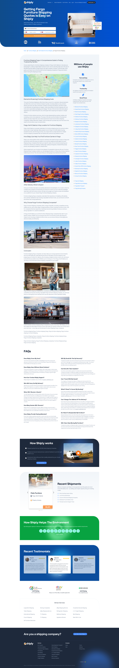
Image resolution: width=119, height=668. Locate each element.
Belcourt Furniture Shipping (81, 173)
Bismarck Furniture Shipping (81, 106)
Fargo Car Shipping (79, 181)
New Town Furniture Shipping (81, 146)
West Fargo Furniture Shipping (82, 114)
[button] (53, 492)
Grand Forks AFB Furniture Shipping (83, 166)
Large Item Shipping (29, 608)
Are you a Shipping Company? (80, 2)
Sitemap (81, 647)
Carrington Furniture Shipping (81, 158)
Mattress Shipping (61, 614)
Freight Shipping (41, 658)
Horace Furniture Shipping (81, 141)
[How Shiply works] (78, 453)
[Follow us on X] (80, 662)
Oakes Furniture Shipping (80, 163)
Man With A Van (77, 617)
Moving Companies (45, 608)
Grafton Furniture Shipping (81, 139)
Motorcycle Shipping (42, 654)
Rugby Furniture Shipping (80, 149)
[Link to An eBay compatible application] (59, 588)
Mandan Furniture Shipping (81, 121)
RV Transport (40, 645)
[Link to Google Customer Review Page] (36, 588)
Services (49, 2)
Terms (80, 645)
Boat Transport (54, 656)
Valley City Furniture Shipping (81, 129)
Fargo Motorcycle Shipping (81, 183)
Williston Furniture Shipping (81, 116)
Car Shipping (40, 652)
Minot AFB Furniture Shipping (81, 134)
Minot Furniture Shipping (80, 111)
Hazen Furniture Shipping (80, 151)
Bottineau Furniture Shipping (81, 168)
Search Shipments (57, 2)
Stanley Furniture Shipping (81, 156)
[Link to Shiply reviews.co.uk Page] (83, 588)
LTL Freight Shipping (78, 611)
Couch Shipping (28, 617)
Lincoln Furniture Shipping (81, 136)
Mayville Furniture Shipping (81, 171)
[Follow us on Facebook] (81, 661)
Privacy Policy (82, 649)
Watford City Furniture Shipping (82, 131)
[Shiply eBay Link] (85, 661)
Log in (73, 2)
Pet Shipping (40, 650)
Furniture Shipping (32, 50)
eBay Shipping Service (62, 608)
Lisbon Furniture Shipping (80, 161)
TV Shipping (43, 614)
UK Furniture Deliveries (29, 620)
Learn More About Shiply (79, 634)
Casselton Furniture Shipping (81, 153)
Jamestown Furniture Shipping (82, 124)
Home (25, 50)
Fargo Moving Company (80, 188)
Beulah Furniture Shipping (80, 144)
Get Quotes (90, 2)
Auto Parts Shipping (41, 647)
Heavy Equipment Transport (57, 645)
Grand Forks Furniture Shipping (82, 109)
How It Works (65, 2)
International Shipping (29, 614)
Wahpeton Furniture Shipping (81, 126)
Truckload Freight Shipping (43, 649)
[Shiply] (29, 2)
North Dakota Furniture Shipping (45, 50)
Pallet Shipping (54, 647)
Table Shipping (27, 611)
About (66, 645)
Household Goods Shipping (80, 608)
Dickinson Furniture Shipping (81, 119)
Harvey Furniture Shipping (80, 176)
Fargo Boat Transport (79, 186)
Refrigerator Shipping (62, 611)
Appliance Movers (61, 617)
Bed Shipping (76, 614)
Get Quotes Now (41, 463)
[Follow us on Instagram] (82, 661)
